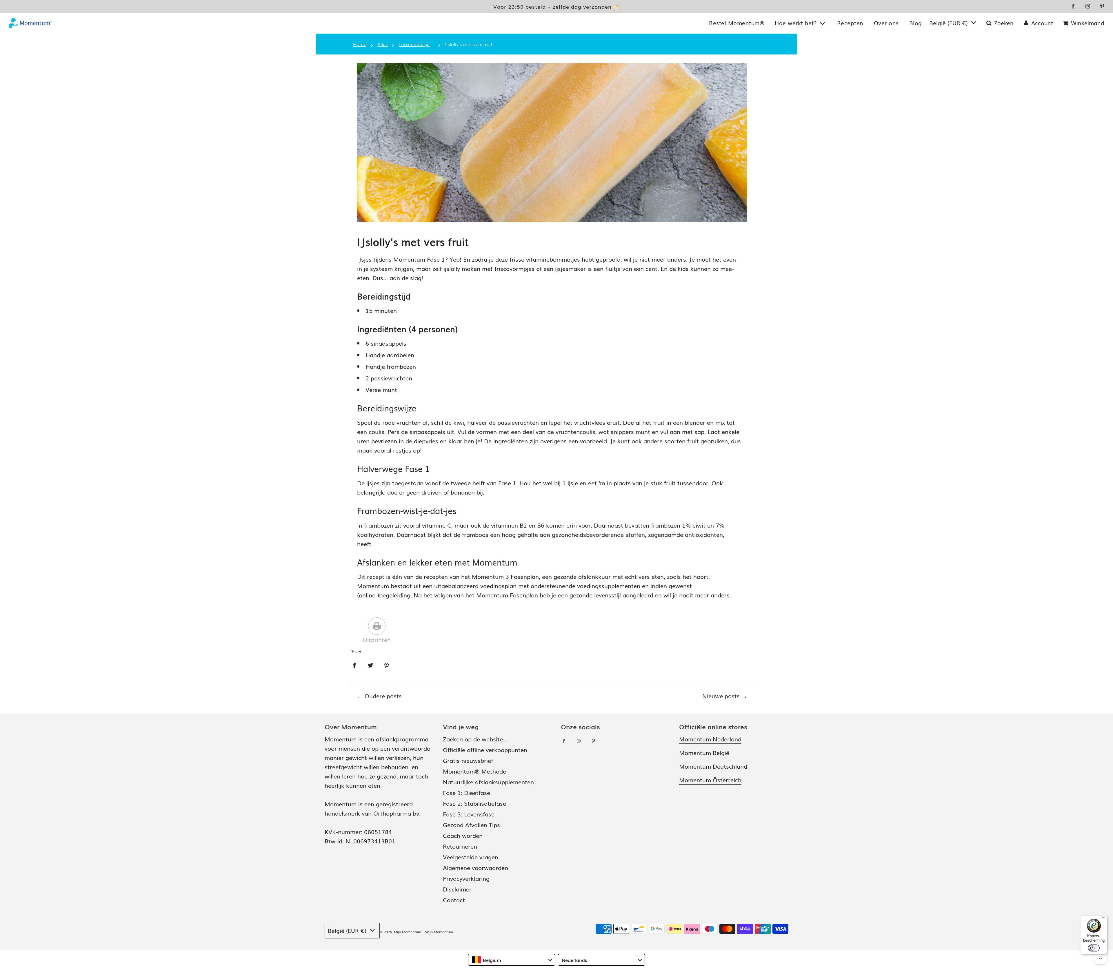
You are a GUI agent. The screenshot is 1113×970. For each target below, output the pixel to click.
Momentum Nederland (710, 738)
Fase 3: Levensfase (468, 813)
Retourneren (460, 846)
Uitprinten (377, 639)
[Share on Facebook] (354, 664)
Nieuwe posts (721, 695)
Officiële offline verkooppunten (485, 749)
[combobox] (511, 960)
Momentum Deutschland (713, 766)
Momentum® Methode (474, 771)
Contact (454, 899)
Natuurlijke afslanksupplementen (488, 781)
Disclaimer (457, 889)
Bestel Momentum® (736, 23)
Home (359, 44)
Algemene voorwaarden (475, 867)
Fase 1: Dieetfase (466, 792)
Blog (915, 23)
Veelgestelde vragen (470, 856)
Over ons (886, 23)
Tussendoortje (414, 44)
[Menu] (1103, 919)
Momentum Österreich (710, 779)
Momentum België (704, 752)
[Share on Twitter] (370, 664)
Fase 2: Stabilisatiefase (474, 803)
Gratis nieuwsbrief (468, 760)
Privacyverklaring (466, 878)
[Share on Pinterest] (386, 664)
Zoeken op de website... (475, 738)
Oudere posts (383, 695)
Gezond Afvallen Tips (471, 824)
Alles (382, 44)
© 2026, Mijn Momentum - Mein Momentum (416, 931)
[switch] (1094, 948)
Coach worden (463, 835)
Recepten (850, 23)
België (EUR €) (949, 23)
